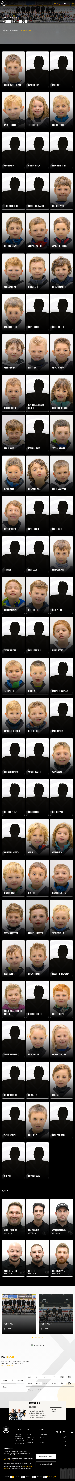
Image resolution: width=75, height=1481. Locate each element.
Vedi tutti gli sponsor (7, 1365)
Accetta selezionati (46, 1464)
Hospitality (30, 1440)
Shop (65, 3)
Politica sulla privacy (9, 1460)
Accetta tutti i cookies (46, 1457)
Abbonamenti (31, 1437)
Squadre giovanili (13, 30)
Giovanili (41, 1440)
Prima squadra (43, 1434)
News (64, 1441)
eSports (41, 1442)
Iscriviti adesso (54, 1411)
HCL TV (65, 1437)
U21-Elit (41, 1437)
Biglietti (29, 1434)
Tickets (56, 3)
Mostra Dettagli (51, 1477)
